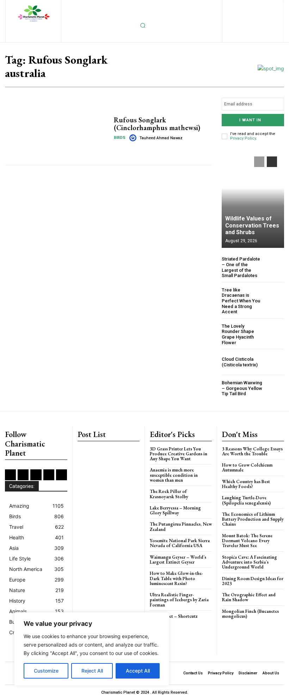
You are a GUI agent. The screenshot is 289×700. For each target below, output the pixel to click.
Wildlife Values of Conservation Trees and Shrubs (252, 225)
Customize (46, 671)
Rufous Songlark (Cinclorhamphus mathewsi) (157, 123)
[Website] (253, 17)
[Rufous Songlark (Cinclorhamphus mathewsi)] (57, 129)
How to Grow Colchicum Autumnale (247, 467)
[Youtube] (264, 17)
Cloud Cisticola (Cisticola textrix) (240, 362)
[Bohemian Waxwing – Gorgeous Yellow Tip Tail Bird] (274, 388)
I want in (250, 120)
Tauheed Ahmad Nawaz (161, 138)
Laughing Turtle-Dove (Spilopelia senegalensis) (246, 500)
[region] (91, 649)
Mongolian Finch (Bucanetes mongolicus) (250, 613)
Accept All (138, 671)
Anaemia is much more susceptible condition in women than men (174, 475)
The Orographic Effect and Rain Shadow (249, 597)
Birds (119, 137)
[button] (142, 25)
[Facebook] (217, 6)
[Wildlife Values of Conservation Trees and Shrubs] (253, 198)
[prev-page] (259, 161)
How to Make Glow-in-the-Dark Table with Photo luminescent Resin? (176, 578)
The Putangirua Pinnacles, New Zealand (181, 526)
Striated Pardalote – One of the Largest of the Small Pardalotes (241, 267)
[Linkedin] (251, 6)
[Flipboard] (228, 6)
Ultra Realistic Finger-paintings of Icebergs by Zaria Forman (179, 600)
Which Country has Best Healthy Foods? (246, 484)
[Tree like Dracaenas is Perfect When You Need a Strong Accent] (274, 296)
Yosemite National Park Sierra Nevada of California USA (180, 543)
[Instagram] (240, 6)
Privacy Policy (243, 138)
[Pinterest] (274, 6)
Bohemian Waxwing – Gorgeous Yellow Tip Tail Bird (242, 388)
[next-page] (272, 161)
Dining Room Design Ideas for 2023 (252, 581)
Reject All (92, 671)
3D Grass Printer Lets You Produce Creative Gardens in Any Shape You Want (178, 454)
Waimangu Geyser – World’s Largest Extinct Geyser (178, 559)
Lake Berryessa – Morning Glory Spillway (175, 510)
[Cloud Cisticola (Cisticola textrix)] (274, 362)
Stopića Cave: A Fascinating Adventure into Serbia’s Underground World (249, 562)
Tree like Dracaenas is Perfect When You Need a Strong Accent (241, 300)
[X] (242, 17)
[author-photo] (134, 137)
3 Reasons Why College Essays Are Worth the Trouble (252, 451)
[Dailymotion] (205, 6)
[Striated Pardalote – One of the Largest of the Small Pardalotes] (274, 265)
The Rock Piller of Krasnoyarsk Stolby (169, 493)
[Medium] (263, 6)
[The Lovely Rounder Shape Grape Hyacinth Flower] (274, 332)
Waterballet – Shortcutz (173, 616)
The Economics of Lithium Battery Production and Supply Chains (253, 519)
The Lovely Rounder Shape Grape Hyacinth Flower (238, 334)
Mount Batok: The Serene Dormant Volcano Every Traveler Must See (247, 541)
